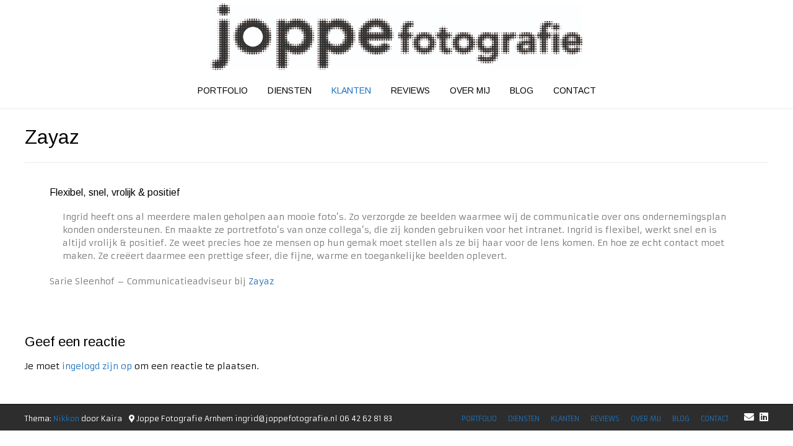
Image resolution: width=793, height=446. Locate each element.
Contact (574, 90)
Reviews (410, 90)
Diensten (290, 90)
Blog (521, 90)
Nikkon (66, 418)
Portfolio (223, 90)
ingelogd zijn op (97, 366)
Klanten (351, 90)
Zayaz (261, 281)
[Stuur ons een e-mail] (749, 416)
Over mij (470, 90)
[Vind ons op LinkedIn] (764, 416)
